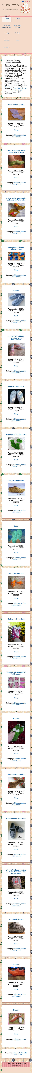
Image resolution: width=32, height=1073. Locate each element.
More (16, 130)
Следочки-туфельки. (16, 480)
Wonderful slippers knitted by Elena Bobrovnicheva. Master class (16, 872)
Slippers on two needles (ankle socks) (16, 673)
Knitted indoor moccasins (16, 818)
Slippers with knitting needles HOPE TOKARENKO (16, 338)
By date (8, 87)
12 (14, 90)
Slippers (16, 291)
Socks (16, 526)
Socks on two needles (16, 105)
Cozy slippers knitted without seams (16, 248)
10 (26, 89)
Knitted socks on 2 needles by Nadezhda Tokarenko (16, 199)
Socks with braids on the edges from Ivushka (16, 151)
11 (11, 90)
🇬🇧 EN (28, 1)
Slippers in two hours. (16, 386)
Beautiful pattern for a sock (16, 434)
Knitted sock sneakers (16, 619)
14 (18, 90)
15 (21, 90)
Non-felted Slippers (16, 919)
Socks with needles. (16, 573)
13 (16, 90)
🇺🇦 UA (24, 1)
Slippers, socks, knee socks (19, 136)
